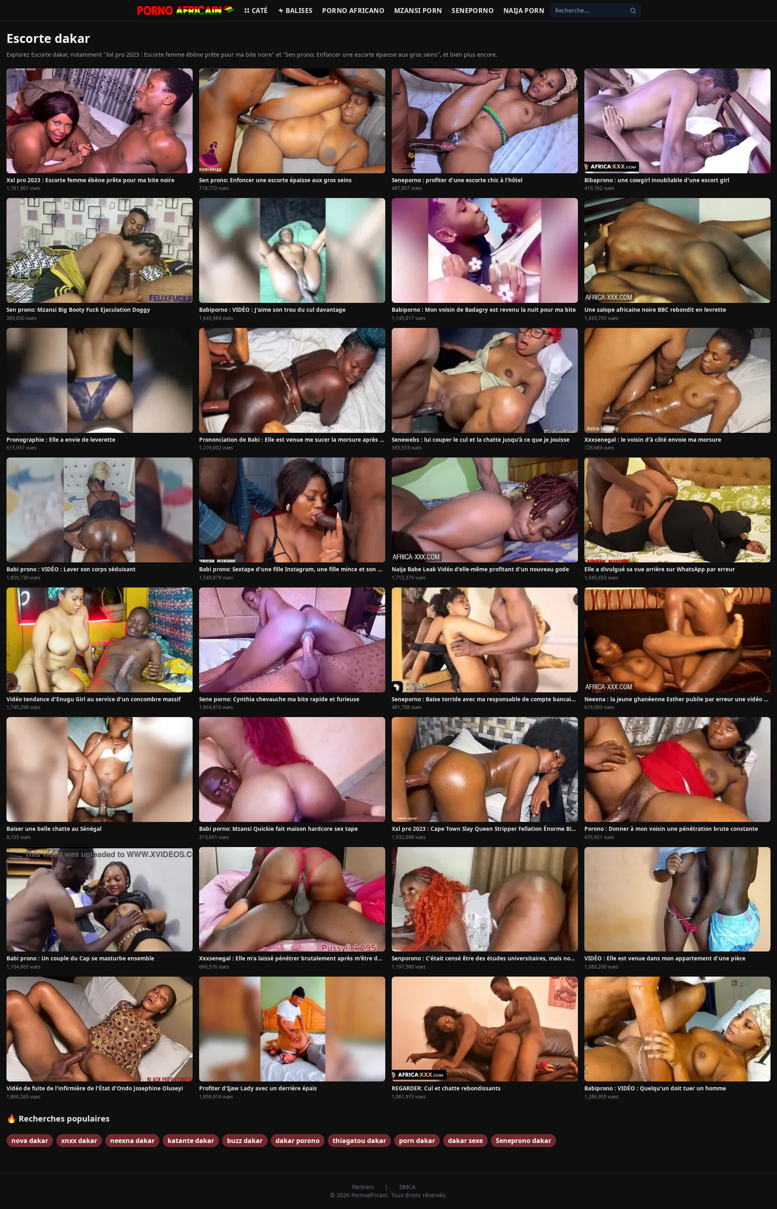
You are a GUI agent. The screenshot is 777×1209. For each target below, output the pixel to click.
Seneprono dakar (523, 1140)
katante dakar (191, 1140)
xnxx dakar (79, 1140)
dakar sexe (465, 1140)
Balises (299, 10)
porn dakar (417, 1140)
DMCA (407, 1187)
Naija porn (523, 10)
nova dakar (29, 1140)
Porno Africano (353, 10)
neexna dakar (132, 1140)
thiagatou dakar (359, 1140)
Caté (260, 10)
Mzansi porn (418, 10)
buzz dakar (245, 1140)
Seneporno (473, 10)
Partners (364, 1187)
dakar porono (298, 1140)
